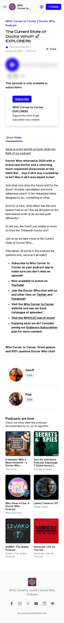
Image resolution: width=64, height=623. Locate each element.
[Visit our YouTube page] (36, 603)
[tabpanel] (32, 255)
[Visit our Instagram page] (20, 603)
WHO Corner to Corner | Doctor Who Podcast (24, 7)
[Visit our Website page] (44, 603)
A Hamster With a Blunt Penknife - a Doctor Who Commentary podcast (16, 465)
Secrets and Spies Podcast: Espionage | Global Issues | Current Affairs (46, 464)
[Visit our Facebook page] (11, 603)
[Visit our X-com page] (28, 603)
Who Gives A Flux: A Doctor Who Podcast (17, 506)
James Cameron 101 (46, 503)
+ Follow (53, 6)
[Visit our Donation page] (52, 603)
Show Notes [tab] (14, 137)
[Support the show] (42, 7)
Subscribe (22, 99)
